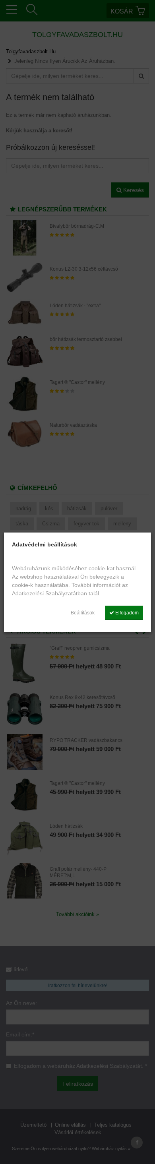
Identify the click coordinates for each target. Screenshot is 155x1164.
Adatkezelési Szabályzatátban (49, 593)
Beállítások (83, 613)
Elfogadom (126, 613)
